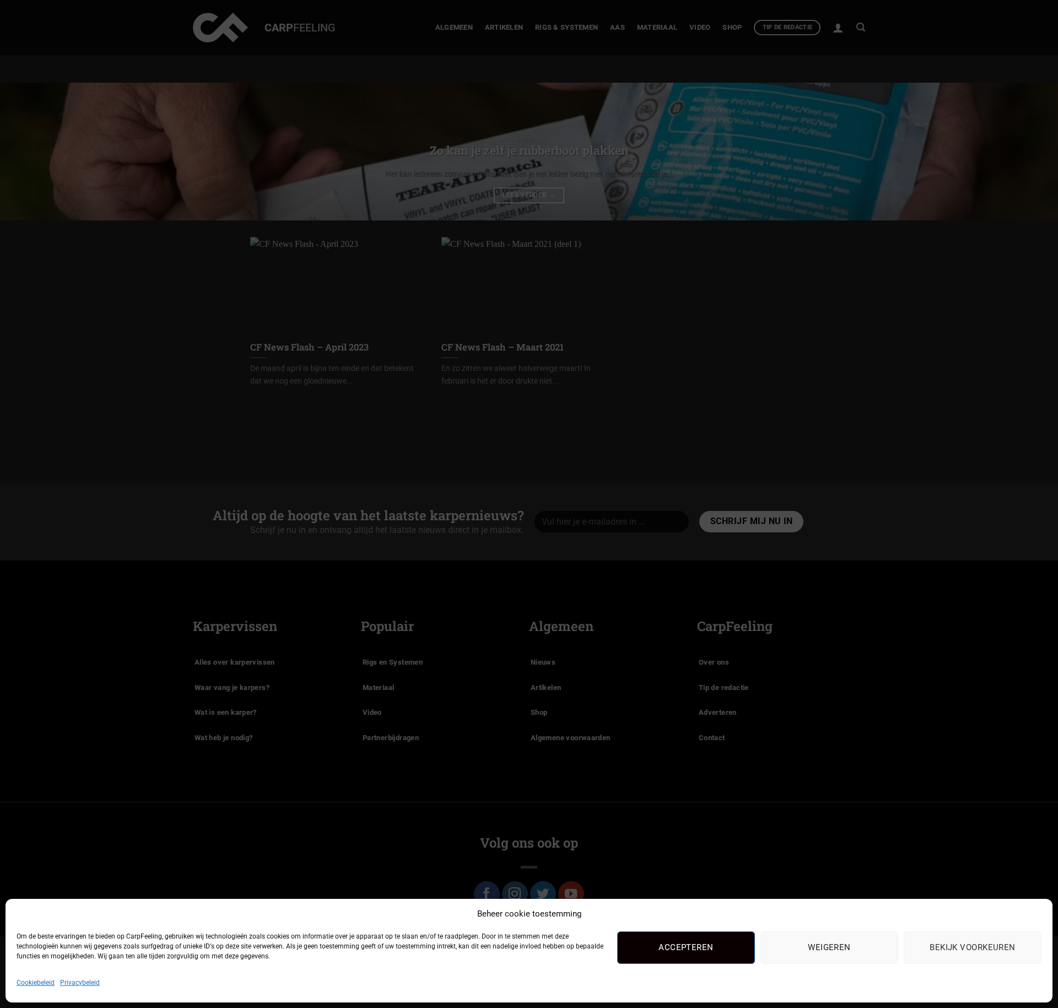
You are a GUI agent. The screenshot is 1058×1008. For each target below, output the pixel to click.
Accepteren (686, 947)
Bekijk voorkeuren (973, 947)
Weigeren (829, 947)
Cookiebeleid (36, 983)
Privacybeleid (80, 983)
